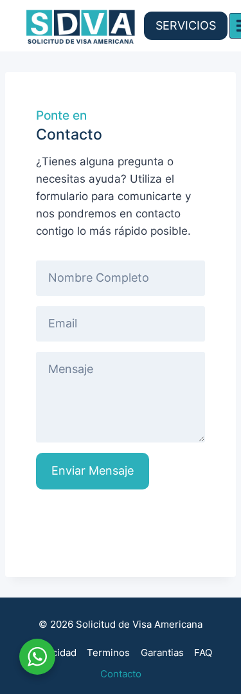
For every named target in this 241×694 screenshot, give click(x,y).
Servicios (186, 25)
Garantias (162, 652)
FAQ (203, 652)
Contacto (120, 674)
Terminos (108, 652)
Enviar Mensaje (92, 470)
